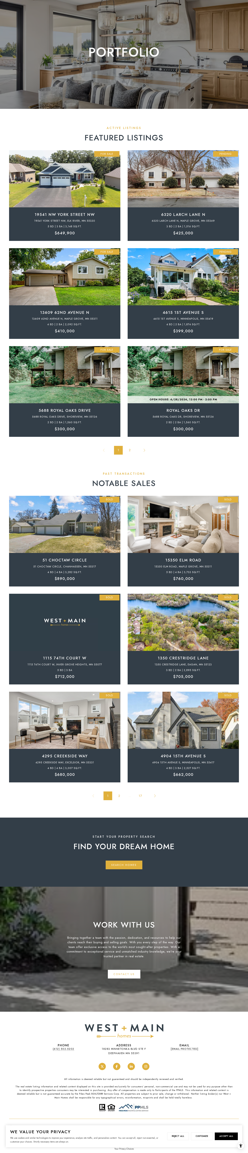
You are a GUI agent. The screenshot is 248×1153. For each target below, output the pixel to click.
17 (140, 796)
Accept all (226, 1136)
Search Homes (124, 865)
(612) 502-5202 (63, 1049)
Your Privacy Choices (124, 1148)
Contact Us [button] (124, 974)
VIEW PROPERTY (65, 194)
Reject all (178, 1136)
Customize (202, 1136)
